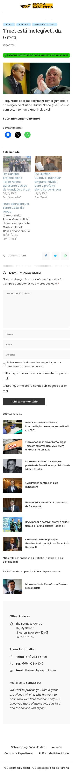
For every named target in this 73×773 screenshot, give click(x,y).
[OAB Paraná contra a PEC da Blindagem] (12, 485)
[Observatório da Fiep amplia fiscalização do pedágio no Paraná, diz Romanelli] (12, 544)
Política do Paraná (44, 24)
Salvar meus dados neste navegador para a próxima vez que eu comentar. (34, 364)
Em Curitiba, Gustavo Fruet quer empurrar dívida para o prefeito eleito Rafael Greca (48, 181)
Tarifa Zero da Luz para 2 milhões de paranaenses (31, 571)
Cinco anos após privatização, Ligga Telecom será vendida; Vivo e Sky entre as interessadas (45, 445)
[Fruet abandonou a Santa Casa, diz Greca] (19, 221)
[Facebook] (46, 256)
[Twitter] (55, 256)
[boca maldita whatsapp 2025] (36, 55)
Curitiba (23, 24)
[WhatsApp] (65, 256)
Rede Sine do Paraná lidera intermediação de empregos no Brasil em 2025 (47, 426)
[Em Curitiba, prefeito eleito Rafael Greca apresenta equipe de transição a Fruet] (17, 164)
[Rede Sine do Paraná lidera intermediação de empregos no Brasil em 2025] (12, 427)
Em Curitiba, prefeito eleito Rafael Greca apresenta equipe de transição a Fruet (16, 181)
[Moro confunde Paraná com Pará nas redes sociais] (12, 586)
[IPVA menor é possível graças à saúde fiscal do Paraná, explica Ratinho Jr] (12, 524)
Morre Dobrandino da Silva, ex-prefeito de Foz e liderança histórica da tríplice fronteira (47, 465)
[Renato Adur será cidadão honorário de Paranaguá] (12, 505)
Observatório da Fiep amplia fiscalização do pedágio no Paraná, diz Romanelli (47, 543)
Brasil (9, 24)
